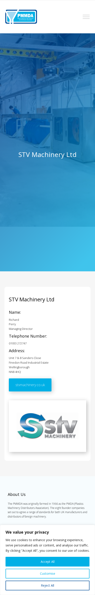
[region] (47, 560)
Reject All (47, 585)
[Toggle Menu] (86, 17)
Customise (47, 573)
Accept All (48, 561)
